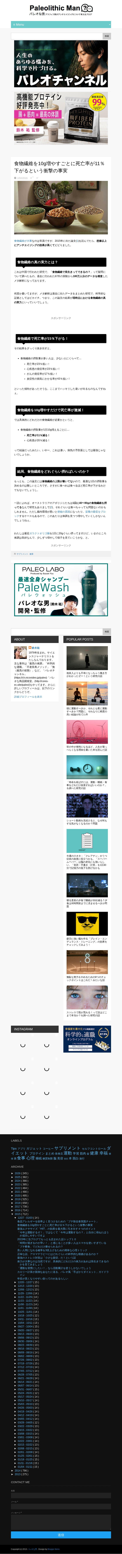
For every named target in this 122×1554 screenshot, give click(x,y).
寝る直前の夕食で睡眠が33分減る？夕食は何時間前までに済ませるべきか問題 (87, 903)
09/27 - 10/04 (25, 1326)
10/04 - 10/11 (25, 1323)
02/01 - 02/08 (25, 1452)
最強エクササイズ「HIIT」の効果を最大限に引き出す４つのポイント (56, 1228)
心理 (31, 1158)
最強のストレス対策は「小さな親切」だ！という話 (46, 1257)
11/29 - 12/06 (25, 1293)
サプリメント (23, 554)
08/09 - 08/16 (25, 1352)
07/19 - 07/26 (25, 1363)
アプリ (22, 1148)
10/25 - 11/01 (25, 1312)
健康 (31, 554)
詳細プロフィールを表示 (28, 696)
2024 (18, 1180)
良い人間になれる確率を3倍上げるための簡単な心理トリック (52, 1250)
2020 (18, 1195)
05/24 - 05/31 (25, 1393)
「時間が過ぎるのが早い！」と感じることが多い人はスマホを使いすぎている (61, 1243)
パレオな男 (32, 1549)
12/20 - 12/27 (25, 1282)
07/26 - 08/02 (25, 1359)
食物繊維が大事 (23, 240)
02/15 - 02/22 (25, 1444)
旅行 (82, 1158)
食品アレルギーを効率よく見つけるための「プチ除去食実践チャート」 (58, 1221)
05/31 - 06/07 (25, 1389)
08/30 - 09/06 (25, 1341)
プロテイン (37, 1153)
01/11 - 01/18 (25, 1463)
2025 (18, 1177)
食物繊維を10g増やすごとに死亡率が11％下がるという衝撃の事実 (55, 1225)
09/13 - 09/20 (25, 1334)
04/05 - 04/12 (25, 1419)
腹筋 (66, 1158)
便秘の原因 (63, 511)
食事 (21, 1158)
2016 (18, 1210)
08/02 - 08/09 (25, 1356)
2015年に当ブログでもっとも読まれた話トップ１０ (46, 1239)
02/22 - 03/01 (25, 1441)
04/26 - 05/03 (25, 1407)
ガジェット (34, 1148)
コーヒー (48, 1148)
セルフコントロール (94, 1148)
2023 (18, 1184)
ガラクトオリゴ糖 (39, 533)
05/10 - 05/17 (25, 1400)
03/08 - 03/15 (25, 1433)
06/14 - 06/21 (25, 1382)
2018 (18, 1203)
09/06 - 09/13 (25, 1337)
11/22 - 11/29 (25, 1297)
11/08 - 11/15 (25, 1304)
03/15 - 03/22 (25, 1430)
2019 (18, 1199)
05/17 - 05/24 (25, 1396)
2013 (18, 1474)
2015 (18, 1214)
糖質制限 (48, 1158)
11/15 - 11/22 (25, 1300)
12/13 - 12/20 (25, 1286)
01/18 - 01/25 (25, 1459)
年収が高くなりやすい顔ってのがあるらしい (42, 1278)
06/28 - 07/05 (25, 1374)
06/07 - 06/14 (25, 1385)
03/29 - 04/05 (25, 1422)
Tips (14, 1148)
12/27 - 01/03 (25, 1217)
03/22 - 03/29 (25, 1426)
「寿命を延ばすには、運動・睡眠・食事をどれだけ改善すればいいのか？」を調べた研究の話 (87, 785)
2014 (18, 1470)
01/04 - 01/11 (25, 1466)
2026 (18, 1173)
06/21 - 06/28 (25, 1378)
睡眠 (39, 1158)
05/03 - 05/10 (25, 1404)
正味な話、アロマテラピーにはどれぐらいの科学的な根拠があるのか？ (58, 1254)
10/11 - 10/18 (25, 1319)
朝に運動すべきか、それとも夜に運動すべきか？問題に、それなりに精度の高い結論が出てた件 (87, 711)
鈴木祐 (36, 648)
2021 (18, 1191)
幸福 (104, 1153)
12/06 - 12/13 (25, 1289)
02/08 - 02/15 (25, 1448)
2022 (18, 1188)
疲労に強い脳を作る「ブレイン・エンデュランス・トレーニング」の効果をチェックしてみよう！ (87, 941)
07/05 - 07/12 (25, 1371)
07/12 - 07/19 (25, 1367)
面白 (76, 1158)
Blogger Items (54, 1549)
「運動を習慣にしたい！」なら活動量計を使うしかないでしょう (54, 1268)
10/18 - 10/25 (25, 1315)
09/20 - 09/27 (25, 1330)
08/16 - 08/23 (25, 1348)
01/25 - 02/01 (25, 1455)
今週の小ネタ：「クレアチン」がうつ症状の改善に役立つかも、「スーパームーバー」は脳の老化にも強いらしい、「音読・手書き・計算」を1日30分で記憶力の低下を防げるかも (87, 861)
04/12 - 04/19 (25, 1415)
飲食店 (59, 1153)
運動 (68, 1153)
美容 (60, 1158)
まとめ (50, 1153)
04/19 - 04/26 (25, 1411)
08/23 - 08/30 (25, 1345)
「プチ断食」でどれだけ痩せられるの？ (40, 1246)
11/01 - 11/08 (25, 1308)
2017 (18, 1206)
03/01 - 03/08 (25, 1437)
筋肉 (83, 1153)
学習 (76, 1153)
